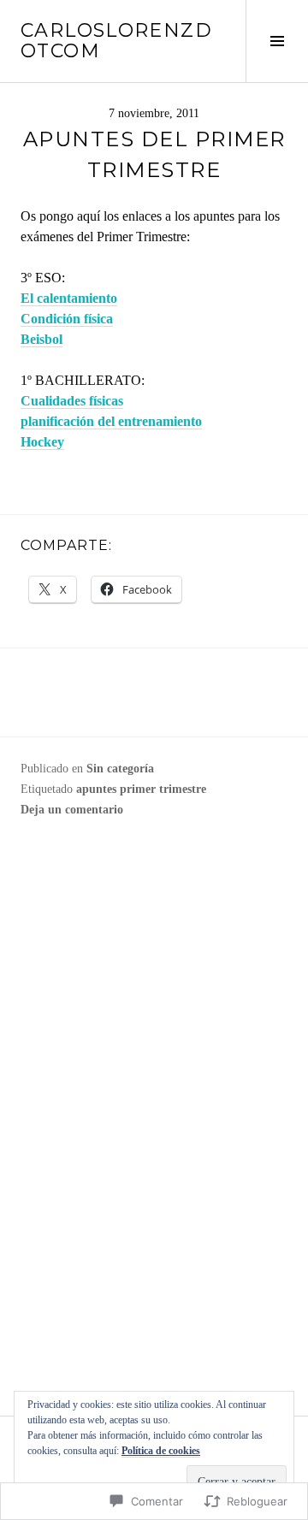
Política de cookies (160, 1451)
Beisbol (41, 339)
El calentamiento (69, 298)
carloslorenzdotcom (116, 40)
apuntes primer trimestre (141, 789)
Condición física (67, 318)
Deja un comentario (72, 809)
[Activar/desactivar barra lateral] (277, 41)
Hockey (42, 442)
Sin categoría (120, 768)
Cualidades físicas (72, 400)
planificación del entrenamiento (111, 421)
